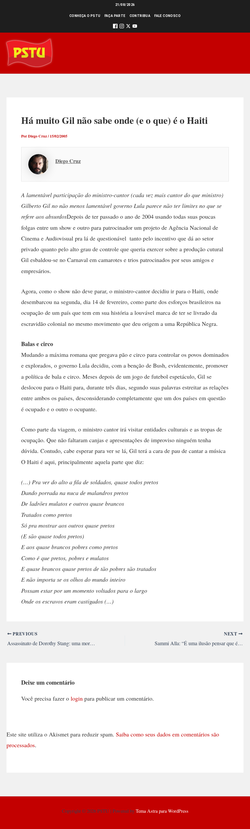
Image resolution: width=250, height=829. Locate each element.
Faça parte (115, 16)
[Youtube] (134, 27)
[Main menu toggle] (235, 53)
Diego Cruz (68, 161)
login (77, 698)
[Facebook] (115, 27)
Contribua (140, 16)
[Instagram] (121, 27)
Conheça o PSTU (85, 16)
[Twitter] (128, 27)
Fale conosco (167, 16)
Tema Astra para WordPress (162, 811)
